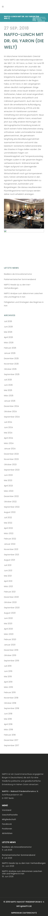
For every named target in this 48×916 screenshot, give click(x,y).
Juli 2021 (7, 565)
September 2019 (11, 660)
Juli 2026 (8, 321)
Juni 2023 (8, 475)
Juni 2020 (8, 618)
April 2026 (8, 337)
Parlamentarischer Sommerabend (20, 279)
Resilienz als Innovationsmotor (18, 274)
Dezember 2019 (11, 650)
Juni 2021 (8, 570)
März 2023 (8, 491)
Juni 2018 (8, 713)
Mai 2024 (8, 432)
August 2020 (10, 613)
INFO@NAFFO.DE (24, 906)
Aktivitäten (7, 833)
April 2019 (8, 682)
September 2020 (12, 607)
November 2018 (11, 697)
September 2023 (11, 469)
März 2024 (9, 443)
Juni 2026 (8, 326)
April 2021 (8, 581)
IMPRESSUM (16, 912)
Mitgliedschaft (9, 819)
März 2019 (8, 687)
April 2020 (8, 628)
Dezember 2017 (11, 740)
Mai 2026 (8, 332)
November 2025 (11, 363)
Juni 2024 (8, 427)
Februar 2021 (9, 591)
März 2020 (8, 634)
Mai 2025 (8, 390)
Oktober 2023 (10, 464)
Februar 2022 (10, 538)
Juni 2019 (8, 671)
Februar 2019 (10, 692)
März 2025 (8, 395)
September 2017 (11, 745)
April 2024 (8, 438)
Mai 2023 (8, 480)
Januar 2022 (9, 544)
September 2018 (11, 708)
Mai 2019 (8, 676)
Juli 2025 (8, 379)
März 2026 (8, 342)
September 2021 (11, 554)
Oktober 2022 (10, 501)
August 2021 (9, 560)
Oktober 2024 (10, 411)
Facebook (7, 824)
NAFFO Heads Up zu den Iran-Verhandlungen (24, 863)
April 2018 (8, 724)
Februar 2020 (10, 639)
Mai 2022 (8, 522)
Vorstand (6, 810)
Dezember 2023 (11, 454)
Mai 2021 (8, 575)
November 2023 (11, 459)
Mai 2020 (8, 623)
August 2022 (9, 512)
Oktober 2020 (10, 602)
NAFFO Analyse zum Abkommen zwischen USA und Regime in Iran (22, 872)
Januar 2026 (9, 353)
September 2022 (11, 507)
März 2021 (8, 586)
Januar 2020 (9, 644)
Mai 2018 (8, 719)
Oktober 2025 (10, 369)
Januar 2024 (10, 448)
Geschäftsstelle (10, 815)
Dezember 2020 (11, 597)
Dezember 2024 (11, 406)
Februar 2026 (10, 348)
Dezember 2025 (11, 358)
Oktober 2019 (10, 655)
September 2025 (11, 374)
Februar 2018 (10, 735)
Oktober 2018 (10, 703)
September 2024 (12, 416)
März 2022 (8, 533)
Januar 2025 (9, 401)
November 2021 (11, 549)
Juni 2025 (8, 385)
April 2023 (8, 485)
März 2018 (8, 729)
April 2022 (8, 528)
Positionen (7, 828)
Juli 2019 (7, 666)
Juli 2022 (8, 517)
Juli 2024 (8, 422)
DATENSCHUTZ (30, 912)
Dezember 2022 (11, 496)
